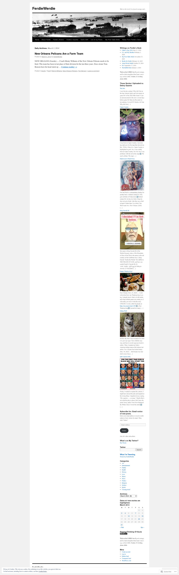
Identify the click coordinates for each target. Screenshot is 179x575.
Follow (124, 431)
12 (129, 516)
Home (37, 39)
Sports (43, 71)
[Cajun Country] (132, 141)
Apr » (142, 527)
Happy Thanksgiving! (126, 271)
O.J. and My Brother (128, 52)
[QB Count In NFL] (132, 389)
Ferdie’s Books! (58, 39)
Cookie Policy (43, 571)
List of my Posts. (97, 39)
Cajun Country (124, 107)
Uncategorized (126, 489)
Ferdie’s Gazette (72, 39)
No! (123, 65)
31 (122, 525)
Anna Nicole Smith (127, 63)
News (123, 478)
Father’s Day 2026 (127, 50)
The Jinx (122, 88)
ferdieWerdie (58, 57)
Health (124, 470)
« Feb (122, 527)
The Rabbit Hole (126, 68)
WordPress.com (126, 561)
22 (139, 519)
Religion (124, 483)
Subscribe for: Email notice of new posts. (131, 412)
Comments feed (126, 558)
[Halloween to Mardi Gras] (132, 190)
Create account (126, 552)
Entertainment (126, 465)
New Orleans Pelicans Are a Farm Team (59, 53)
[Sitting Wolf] (132, 336)
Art (123, 463)
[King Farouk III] (132, 249)
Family (124, 468)
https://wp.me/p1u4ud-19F (127, 306)
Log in (124, 554)
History (124, 472)
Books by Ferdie (127, 61)
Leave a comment (93, 71)
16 (142, 516)
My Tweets (123, 443)
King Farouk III (124, 210)
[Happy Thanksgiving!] (132, 291)
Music (124, 476)
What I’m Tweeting (127, 454)
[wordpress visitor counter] (123, 534)
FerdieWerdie (43, 8)
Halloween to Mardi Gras (127, 159)
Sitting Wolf (123, 311)
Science (124, 485)
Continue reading (69, 67)
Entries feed (125, 556)
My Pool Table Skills (112, 39)
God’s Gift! (84, 39)
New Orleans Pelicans (70, 71)
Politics (124, 481)
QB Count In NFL (125, 357)
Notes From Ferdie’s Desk (131, 39)
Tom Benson (82, 71)
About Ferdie (46, 39)
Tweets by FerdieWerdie (127, 457)
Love (123, 474)
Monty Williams (57, 71)
